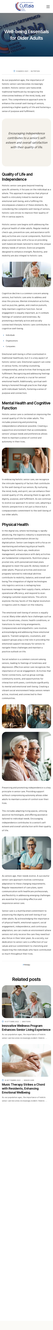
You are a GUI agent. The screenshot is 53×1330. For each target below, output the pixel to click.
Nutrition (35, 71)
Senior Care (29, 1080)
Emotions (26, 1022)
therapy (27, 964)
